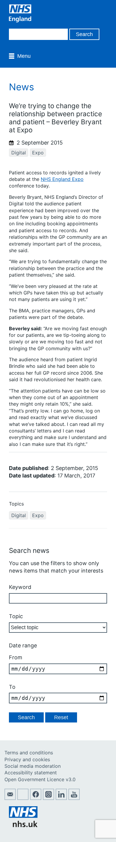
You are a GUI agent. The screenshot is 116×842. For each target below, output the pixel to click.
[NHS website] (23, 825)
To (12, 687)
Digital (18, 153)
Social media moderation (32, 766)
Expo (38, 153)
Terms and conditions (28, 753)
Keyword (20, 587)
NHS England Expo (62, 179)
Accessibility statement (30, 773)
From (15, 657)
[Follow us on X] (23, 798)
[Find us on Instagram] (48, 798)
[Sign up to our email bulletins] (10, 798)
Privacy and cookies (27, 759)
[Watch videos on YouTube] (74, 798)
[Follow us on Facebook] (35, 798)
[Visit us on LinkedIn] (61, 798)
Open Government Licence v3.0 (40, 779)
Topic (16, 616)
